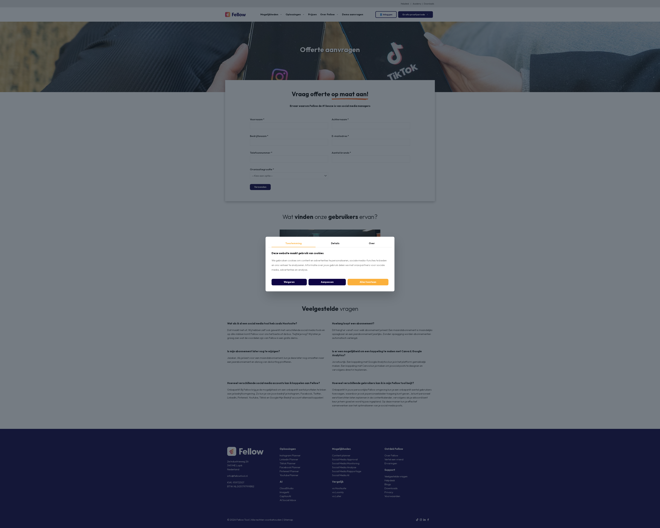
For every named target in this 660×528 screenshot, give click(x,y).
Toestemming (293, 243)
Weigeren (289, 282)
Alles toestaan (368, 282)
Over (372, 243)
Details (335, 243)
